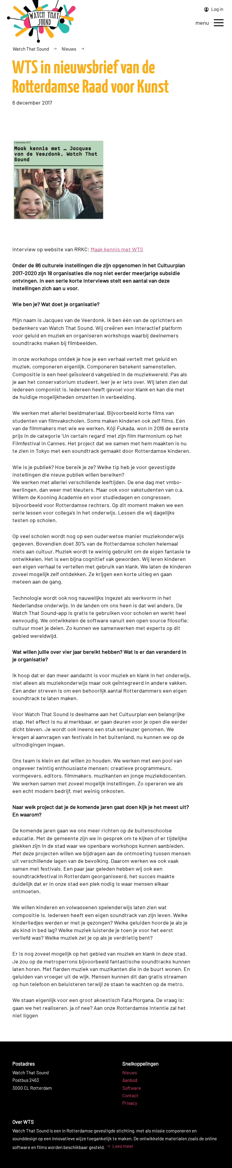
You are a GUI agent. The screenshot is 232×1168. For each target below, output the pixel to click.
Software (131, 1088)
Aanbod (129, 1080)
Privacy (129, 1103)
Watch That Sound (31, 49)
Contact (130, 1095)
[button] (218, 22)
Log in (216, 9)
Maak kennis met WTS (117, 249)
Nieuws (69, 49)
